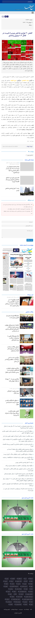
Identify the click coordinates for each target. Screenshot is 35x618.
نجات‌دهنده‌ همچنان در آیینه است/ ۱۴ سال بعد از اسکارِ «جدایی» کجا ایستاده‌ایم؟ (12, 170)
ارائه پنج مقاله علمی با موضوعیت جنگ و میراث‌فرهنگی (13, 338)
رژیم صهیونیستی (22, 591)
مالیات (12, 596)
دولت (26, 589)
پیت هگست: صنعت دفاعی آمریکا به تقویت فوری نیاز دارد (18, 436)
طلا (15, 594)
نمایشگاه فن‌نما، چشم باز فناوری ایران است (12, 317)
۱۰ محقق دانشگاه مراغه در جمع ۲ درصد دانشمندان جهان (12, 402)
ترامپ (12, 584)
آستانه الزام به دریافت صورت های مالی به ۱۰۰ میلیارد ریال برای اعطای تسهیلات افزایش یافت (18, 480)
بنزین (6, 581)
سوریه (8, 591)
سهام (15, 591)
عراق (10, 594)
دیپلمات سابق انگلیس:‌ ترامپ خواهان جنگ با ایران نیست (18, 454)
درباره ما (21, 609)
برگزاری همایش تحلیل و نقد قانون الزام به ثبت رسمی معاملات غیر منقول (12, 370)
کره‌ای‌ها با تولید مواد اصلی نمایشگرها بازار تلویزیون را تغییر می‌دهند (17, 485)
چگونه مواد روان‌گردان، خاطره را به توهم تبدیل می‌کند (19, 466)
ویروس (25, 602)
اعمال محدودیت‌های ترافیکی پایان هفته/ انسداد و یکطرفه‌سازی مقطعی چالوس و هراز (20, 450)
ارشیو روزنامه (7, 609)
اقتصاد (13, 578)
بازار (31, 581)
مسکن (7, 599)
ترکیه (7, 584)
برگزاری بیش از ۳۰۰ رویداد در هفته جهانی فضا (12, 380)
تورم (31, 586)
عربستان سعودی (29, 596)
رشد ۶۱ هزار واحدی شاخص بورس (12, 189)
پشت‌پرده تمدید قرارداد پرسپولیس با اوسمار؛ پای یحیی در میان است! (18, 490)
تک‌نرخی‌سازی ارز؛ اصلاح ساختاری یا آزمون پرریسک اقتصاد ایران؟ (12, 180)
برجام (12, 581)
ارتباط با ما (26, 609)
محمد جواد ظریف (16, 599)
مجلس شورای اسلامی (28, 599)
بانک (26, 581)
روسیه (31, 591)
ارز (25, 578)
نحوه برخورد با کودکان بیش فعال (13, 392)
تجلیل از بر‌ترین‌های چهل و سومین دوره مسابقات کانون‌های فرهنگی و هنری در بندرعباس (12, 328)
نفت (31, 602)
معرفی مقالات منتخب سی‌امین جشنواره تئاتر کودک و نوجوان (13, 349)
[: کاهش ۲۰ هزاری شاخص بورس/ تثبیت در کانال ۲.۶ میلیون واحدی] (3, 16)
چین (31, 604)
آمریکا (31, 578)
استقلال (19, 578)
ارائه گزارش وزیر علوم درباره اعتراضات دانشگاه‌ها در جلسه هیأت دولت (18, 458)
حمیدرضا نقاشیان (14, 586)
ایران (7, 578)
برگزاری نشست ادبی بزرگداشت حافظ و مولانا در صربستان (12, 359)
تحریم (19, 584)
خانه (31, 609)
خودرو (6, 586)
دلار (31, 589)
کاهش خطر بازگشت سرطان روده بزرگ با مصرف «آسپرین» (12, 413)
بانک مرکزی (19, 581)
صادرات (21, 594)
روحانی (11, 589)
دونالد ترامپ (18, 589)
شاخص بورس (30, 155)
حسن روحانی (24, 586)
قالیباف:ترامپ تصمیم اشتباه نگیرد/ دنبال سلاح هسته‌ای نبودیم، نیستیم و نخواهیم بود (18, 475)
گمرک (11, 604)
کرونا (26, 604)
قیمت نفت (20, 596)
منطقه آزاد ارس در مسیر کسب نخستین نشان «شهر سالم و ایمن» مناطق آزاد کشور (17, 432)
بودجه (31, 584)
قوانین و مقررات (18, 613)
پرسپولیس (9, 602)
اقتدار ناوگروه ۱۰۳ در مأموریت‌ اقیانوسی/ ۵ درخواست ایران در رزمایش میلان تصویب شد (12, 303)
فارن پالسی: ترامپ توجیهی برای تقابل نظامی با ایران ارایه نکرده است (18, 470)
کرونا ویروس (18, 604)
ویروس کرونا (17, 602)
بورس (25, 584)
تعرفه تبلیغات (14, 609)
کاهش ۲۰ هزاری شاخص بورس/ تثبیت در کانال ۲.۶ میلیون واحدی (17, 34)
